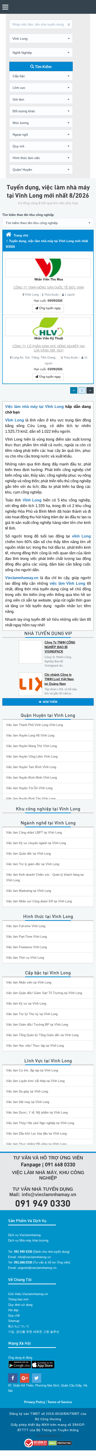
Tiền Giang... (49, 357)
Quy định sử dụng (20, 1305)
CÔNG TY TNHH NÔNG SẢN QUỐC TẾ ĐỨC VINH (49, 287)
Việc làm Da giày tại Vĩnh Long (27, 1091)
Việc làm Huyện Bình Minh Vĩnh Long (31, 777)
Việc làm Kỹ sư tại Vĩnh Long (26, 1003)
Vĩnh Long (32, 294)
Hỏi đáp (13, 1310)
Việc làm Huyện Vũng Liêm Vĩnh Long (32, 756)
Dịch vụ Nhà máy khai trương (28, 1240)
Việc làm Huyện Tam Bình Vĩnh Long (31, 767)
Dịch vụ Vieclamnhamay (24, 1235)
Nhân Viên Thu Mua (48, 279)
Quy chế (14, 1315)
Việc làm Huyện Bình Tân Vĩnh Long (30, 798)
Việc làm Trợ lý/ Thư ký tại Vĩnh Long (32, 1014)
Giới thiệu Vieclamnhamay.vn (28, 1294)
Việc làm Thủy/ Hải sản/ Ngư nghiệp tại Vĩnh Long (40, 1123)
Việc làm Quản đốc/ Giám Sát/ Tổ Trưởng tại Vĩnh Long (44, 993)
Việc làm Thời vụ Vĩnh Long (25, 957)
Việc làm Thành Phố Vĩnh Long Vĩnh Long (34, 725)
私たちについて (18, 1326)
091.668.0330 (23, 1262)
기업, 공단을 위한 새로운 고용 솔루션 (33, 1331)
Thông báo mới (18, 1299)
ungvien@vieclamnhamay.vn (37, 1268)
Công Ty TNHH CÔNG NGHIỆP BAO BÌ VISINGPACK (60, 647)
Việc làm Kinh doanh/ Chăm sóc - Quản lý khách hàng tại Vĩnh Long (45, 877)
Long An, (18, 357)
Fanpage (31, 1164)
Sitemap (13, 1321)
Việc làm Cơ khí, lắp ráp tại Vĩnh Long (32, 1070)
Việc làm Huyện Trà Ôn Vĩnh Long (29, 788)
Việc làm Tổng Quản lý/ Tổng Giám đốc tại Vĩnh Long (42, 1035)
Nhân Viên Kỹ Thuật (48, 338)
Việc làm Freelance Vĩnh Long (26, 947)
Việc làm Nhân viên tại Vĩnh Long (28, 982)
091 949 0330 (43, 1203)
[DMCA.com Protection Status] (60, 1443)
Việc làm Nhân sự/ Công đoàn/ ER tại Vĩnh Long (39, 901)
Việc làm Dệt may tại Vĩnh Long (27, 1102)
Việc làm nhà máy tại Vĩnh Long (34, 407)
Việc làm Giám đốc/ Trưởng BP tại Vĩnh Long (37, 1024)
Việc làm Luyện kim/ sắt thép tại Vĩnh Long (35, 1081)
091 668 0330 (60, 1164)
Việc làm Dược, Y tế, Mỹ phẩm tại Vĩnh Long (37, 1112)
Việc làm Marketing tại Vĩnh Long (28, 891)
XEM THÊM (50, 702)
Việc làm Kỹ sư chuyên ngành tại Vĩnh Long (36, 843)
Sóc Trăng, (32, 357)
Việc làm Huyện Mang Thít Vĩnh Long (31, 746)
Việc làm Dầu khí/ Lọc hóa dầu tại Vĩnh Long (36, 1133)
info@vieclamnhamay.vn (34, 1257)
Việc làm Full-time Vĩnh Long (25, 926)
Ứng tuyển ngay (49, 308)
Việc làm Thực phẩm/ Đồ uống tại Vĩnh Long (36, 1144)
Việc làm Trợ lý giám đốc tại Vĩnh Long (32, 864)
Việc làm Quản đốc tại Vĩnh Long (28, 853)
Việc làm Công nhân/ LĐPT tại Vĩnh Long (34, 832)
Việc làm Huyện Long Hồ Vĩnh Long (30, 735)
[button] (41, 38)
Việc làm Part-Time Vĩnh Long (26, 936)
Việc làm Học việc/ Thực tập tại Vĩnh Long (35, 1045)
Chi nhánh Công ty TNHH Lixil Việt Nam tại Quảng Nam (59, 679)
